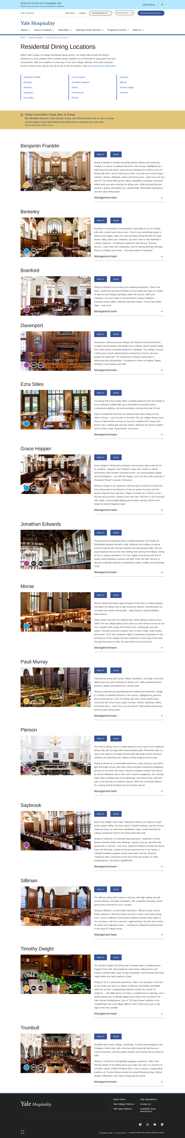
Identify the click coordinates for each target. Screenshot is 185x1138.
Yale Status (125, 1109)
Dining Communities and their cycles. (39, 125)
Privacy (121, 1133)
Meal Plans (64, 30)
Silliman (123, 82)
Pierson (75, 98)
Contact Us (145, 1104)
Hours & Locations (43, 30)
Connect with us (149, 4)
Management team (105, 197)
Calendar (82, 13)
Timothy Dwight (126, 87)
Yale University (27, 13)
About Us (137, 30)
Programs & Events (117, 30)
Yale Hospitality (38, 23)
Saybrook (123, 77)
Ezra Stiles (29, 98)
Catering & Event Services (88, 30)
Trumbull (123, 92)
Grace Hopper (78, 77)
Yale (152, 1100)
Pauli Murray (78, 92)
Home (23, 38)
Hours (116, 154)
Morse (75, 87)
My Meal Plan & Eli (152, 14)
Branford (28, 87)
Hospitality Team (152, 1110)
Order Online (70, 13)
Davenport (28, 92)
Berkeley (28, 82)
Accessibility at (106, 1133)
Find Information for (99, 13)
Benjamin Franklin (32, 77)
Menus (24, 30)
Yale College (125, 1105)
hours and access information (102, 66)
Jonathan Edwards (80, 82)
